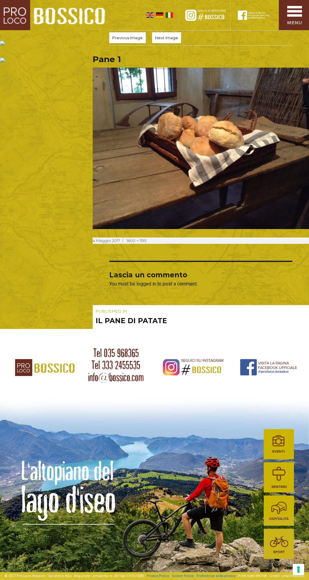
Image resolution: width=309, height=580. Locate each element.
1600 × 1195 (136, 240)
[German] (159, 15)
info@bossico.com (116, 377)
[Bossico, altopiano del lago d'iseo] (55, 15)
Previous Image (127, 37)
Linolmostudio (293, 576)
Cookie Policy (183, 576)
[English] (150, 15)
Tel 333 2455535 (115, 365)
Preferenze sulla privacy (215, 576)
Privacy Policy (158, 576)
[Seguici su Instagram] (211, 15)
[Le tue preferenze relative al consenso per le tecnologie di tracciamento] (298, 569)
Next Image (166, 37)
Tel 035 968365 (116, 353)
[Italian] (169, 15)
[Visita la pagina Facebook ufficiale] (258, 15)
